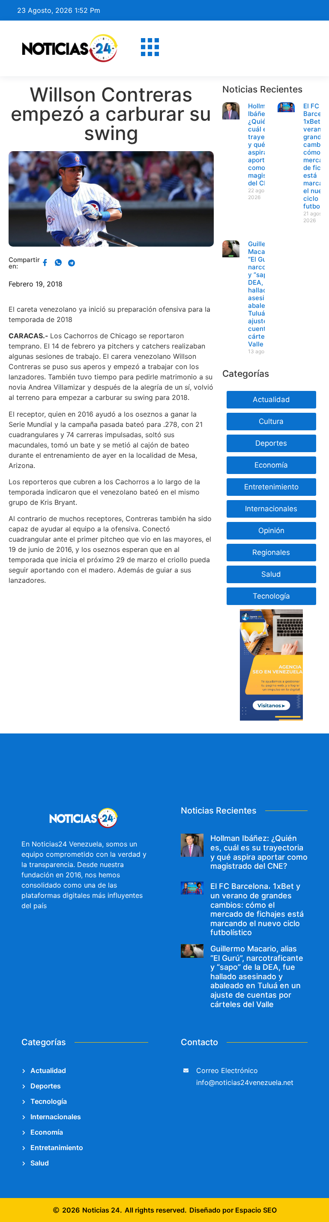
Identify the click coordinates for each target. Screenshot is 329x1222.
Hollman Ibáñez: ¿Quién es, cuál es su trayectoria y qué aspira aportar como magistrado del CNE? (259, 852)
